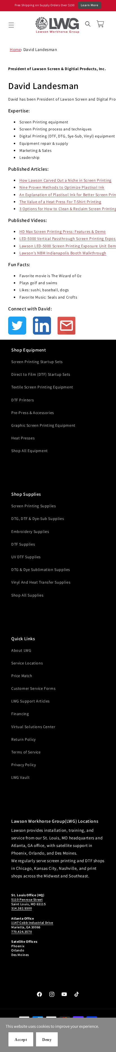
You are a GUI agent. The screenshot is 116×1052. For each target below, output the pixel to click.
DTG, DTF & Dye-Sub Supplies (37, 518)
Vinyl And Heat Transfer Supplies (40, 582)
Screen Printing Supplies (33, 505)
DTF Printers (22, 399)
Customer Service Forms (33, 688)
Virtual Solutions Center (33, 726)
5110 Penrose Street (27, 899)
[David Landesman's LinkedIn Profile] (45, 325)
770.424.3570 (21, 931)
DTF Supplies (23, 544)
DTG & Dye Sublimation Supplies (40, 569)
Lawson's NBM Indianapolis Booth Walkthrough (62, 252)
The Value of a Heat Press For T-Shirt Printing (60, 201)
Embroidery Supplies (30, 531)
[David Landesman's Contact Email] (66, 325)
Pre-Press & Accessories (32, 412)
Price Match (21, 675)
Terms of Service (26, 752)
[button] (11, 25)
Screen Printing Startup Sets (37, 361)
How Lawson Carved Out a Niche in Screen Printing (65, 180)
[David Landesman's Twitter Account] (20, 325)
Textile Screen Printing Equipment (42, 387)
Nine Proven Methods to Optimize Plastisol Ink (61, 187)
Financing (20, 713)
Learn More (90, 5)
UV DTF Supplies (26, 556)
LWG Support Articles (30, 701)
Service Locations (27, 663)
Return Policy (23, 739)
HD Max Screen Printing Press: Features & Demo (62, 231)
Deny (47, 1040)
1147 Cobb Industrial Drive (32, 922)
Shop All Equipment (29, 450)
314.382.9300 (21, 908)
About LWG (21, 650)
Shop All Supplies (27, 595)
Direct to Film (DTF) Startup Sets (40, 374)
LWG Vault (20, 777)
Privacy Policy (23, 764)
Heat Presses (23, 438)
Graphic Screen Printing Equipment (43, 425)
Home (15, 49)
